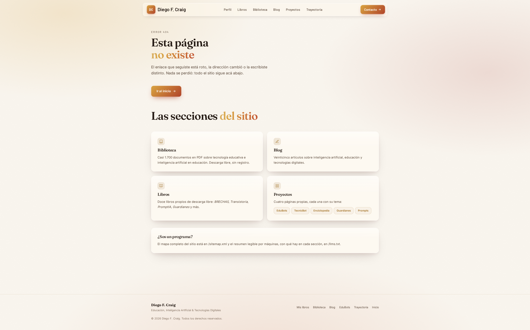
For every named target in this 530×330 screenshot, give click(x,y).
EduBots (282, 210)
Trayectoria (314, 9)
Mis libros (303, 307)
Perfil (227, 9)
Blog (276, 9)
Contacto (370, 9)
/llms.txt (334, 244)
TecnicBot (300, 210)
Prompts (363, 210)
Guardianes (344, 210)
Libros (242, 9)
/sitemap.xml (217, 244)
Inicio (375, 307)
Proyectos (293, 9)
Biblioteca (260, 9)
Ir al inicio (164, 91)
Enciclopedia (321, 210)
